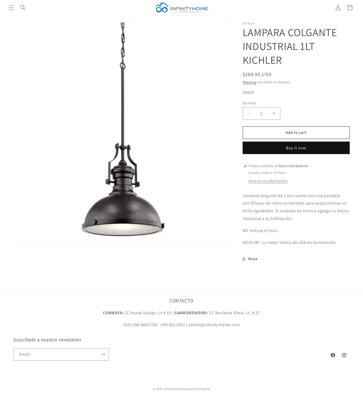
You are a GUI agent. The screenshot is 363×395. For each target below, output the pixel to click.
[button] (11, 8)
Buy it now (296, 147)
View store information (268, 181)
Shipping (249, 82)
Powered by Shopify (196, 389)
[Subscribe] (103, 354)
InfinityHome (173, 389)
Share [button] (253, 258)
